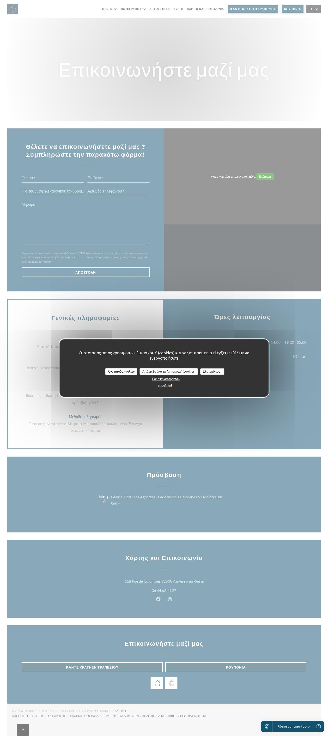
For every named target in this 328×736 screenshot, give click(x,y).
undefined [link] (165, 385)
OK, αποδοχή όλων (121, 371)
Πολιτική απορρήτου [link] (166, 378)
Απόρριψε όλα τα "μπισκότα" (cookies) (168, 371)
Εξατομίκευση (212, 371)
